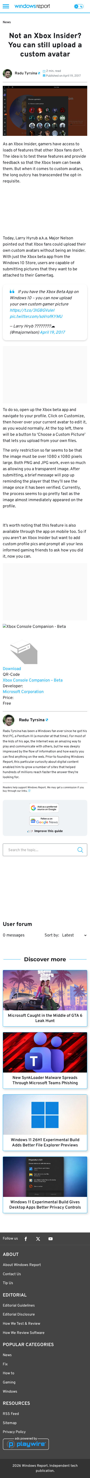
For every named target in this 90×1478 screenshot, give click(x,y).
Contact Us (12, 1274)
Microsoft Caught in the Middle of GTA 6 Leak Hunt (45, 1018)
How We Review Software (24, 1333)
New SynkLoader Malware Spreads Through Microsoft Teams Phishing (45, 1080)
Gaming (9, 1382)
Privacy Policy (14, 1432)
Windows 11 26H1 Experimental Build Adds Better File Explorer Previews (45, 1142)
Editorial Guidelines (19, 1305)
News (7, 22)
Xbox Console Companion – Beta (33, 680)
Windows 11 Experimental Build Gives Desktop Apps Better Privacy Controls (45, 1205)
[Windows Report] (32, 6)
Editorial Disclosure (19, 1314)
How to (8, 1373)
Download (12, 669)
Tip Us (8, 1283)
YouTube (50, 1239)
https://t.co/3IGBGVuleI (32, 310)
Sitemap (10, 1423)
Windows (10, 1391)
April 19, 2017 (52, 332)
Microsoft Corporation (23, 692)
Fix (5, 1364)
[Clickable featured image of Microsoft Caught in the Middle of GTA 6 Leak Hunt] (45, 990)
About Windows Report (22, 1265)
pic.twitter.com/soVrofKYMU (36, 316)
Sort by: (52, 935)
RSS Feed (11, 1414)
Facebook (26, 1239)
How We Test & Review (21, 1324)
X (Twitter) (38, 1239)
